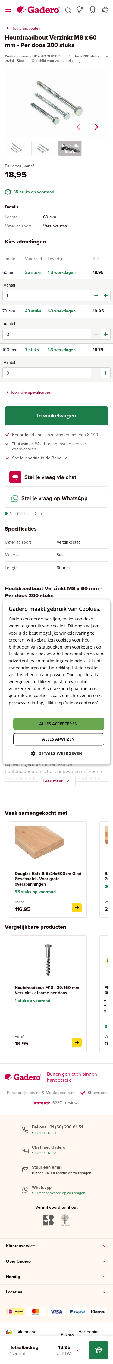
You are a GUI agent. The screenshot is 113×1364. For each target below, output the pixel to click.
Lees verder (20, 709)
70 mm (8, 311)
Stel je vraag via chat (50, 477)
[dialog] (56, 681)
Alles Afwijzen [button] (58, 739)
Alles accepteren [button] (58, 723)
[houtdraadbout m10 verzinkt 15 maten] (77, 1042)
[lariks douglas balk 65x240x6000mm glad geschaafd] (77, 907)
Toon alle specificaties (30, 392)
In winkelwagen (56, 416)
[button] (68, 10)
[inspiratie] (80, 9)
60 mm (8, 272)
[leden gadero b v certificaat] (9, 1334)
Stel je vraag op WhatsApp (54, 498)
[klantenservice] (92, 9)
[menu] (8, 9)
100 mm (9, 350)
